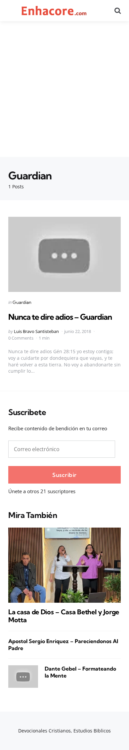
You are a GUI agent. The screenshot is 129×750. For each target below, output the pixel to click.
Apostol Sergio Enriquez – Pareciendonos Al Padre (63, 644)
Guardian (22, 302)
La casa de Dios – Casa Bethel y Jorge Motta (63, 616)
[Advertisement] (64, 89)
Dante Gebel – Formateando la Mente (80, 672)
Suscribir (64, 474)
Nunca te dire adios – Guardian (60, 317)
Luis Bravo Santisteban (36, 331)
